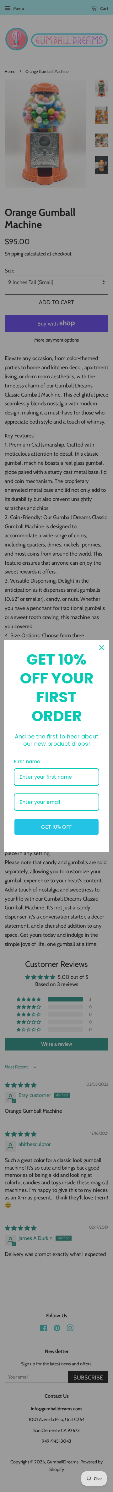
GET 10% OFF (56, 827)
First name (27, 761)
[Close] (101, 647)
